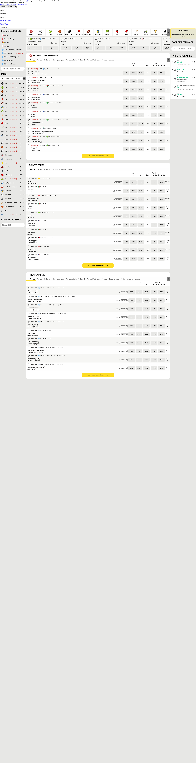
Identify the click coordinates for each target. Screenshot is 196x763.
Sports (2, 4)
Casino (6, 4)
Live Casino (12, 4)
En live (24, 4)
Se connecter (12, 6)
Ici (27, 1)
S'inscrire (3, 6)
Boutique (19, 4)
